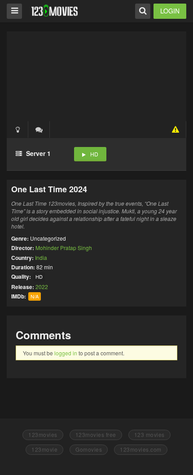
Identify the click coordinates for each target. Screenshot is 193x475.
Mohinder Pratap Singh (63, 247)
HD (94, 154)
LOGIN (170, 10)
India (41, 257)
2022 (41, 286)
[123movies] (54, 10)
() (39, 129)
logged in (65, 353)
